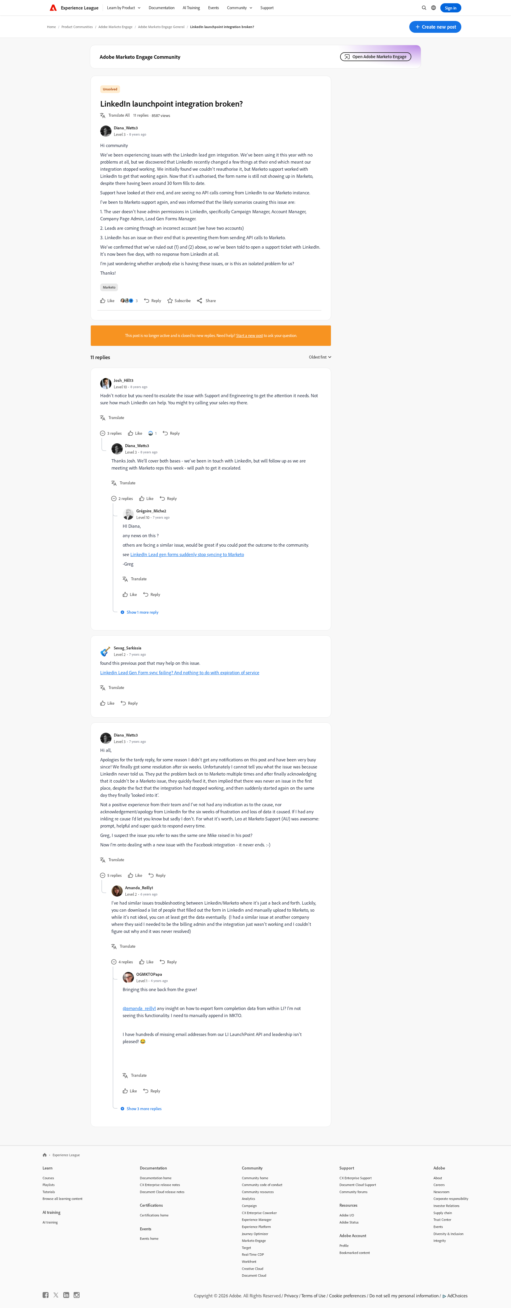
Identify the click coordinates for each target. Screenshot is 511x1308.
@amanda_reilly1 (139, 1008)
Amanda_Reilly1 (139, 887)
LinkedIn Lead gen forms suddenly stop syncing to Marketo (187, 554)
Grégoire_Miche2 (151, 510)
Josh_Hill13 (123, 380)
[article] (209, 407)
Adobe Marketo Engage (115, 27)
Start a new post (249, 335)
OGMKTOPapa (149, 974)
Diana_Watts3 (126, 127)
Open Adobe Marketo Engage (379, 56)
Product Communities (77, 27)
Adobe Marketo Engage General (161, 27)
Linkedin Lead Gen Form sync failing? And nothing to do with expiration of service (179, 672)
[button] (435, 27)
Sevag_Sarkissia (127, 647)
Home (51, 27)
